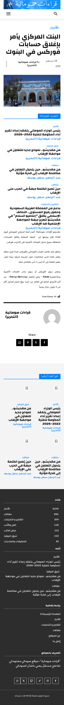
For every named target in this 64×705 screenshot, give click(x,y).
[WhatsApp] (19, 342)
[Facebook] (44, 342)
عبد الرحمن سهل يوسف (43, 178)
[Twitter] (36, 342)
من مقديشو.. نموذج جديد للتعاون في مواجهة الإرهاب (33, 152)
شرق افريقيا (52, 146)
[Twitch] (31, 681)
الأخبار (54, 27)
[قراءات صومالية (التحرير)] (51, 317)
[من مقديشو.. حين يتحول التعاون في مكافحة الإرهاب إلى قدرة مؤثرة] (46, 445)
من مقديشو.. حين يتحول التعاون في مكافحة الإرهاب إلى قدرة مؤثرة (34, 171)
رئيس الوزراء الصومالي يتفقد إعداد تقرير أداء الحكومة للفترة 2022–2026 (32, 132)
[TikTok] (39, 681)
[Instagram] (47, 681)
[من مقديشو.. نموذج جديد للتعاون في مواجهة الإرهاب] (17, 392)
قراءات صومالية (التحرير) (27, 64)
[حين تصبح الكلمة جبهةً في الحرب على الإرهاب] (17, 445)
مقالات (54, 165)
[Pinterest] (27, 342)
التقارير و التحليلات (49, 204)
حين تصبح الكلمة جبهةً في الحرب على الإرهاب (34, 191)
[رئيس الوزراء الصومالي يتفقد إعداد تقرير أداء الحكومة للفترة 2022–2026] (46, 392)
